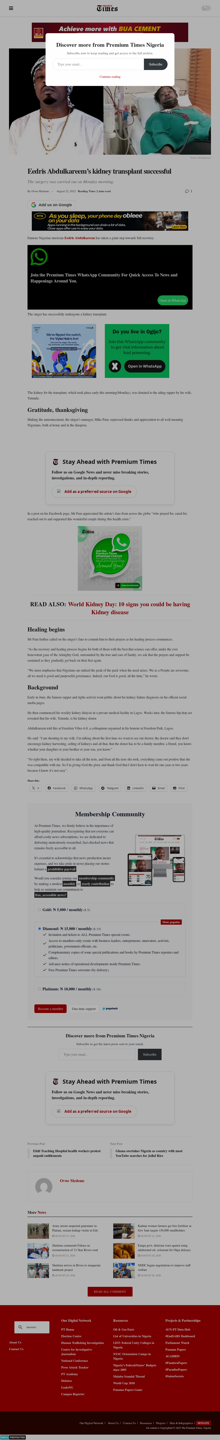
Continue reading (110, 77)
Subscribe (155, 64)
